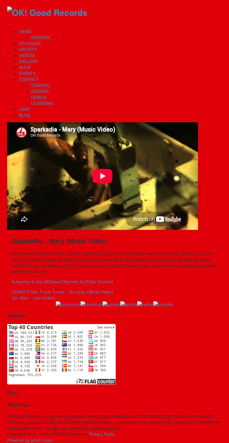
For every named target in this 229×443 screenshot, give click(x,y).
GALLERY (28, 61)
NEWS (25, 31)
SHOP (25, 67)
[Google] (111, 304)
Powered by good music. (30, 440)
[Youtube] (163, 304)
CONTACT (29, 79)
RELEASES (30, 43)
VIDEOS (27, 55)
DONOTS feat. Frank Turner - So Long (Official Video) (62, 292)
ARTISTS (28, 49)
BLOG (24, 115)
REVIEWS (40, 37)
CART (24, 109)
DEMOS (38, 97)
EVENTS (27, 73)
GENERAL (41, 85)
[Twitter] (145, 304)
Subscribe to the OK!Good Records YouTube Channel (62, 282)
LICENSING (42, 103)
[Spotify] (128, 304)
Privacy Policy (102, 434)
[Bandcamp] (68, 304)
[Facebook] (92, 304)
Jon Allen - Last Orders (33, 298)
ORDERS (40, 91)
